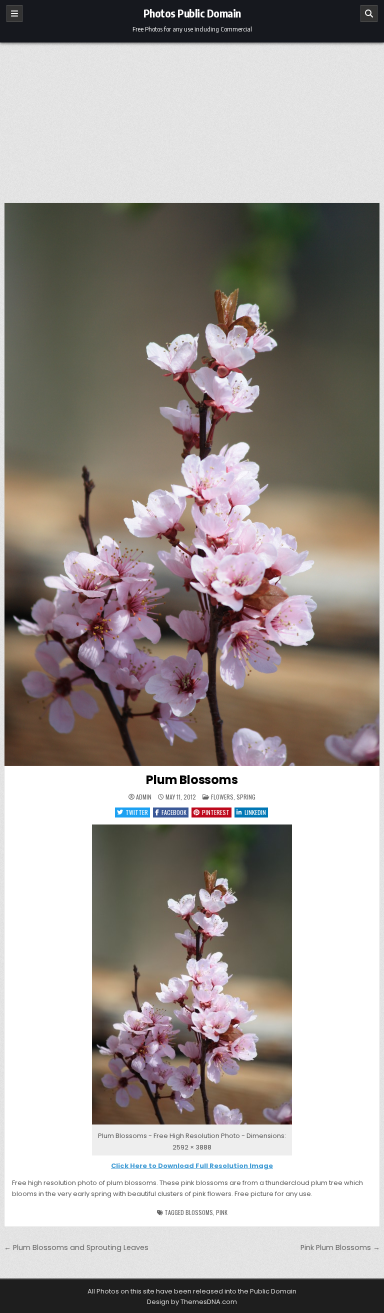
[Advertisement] (192, 118)
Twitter (137, 812)
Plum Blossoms (192, 780)
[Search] (369, 13)
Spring (246, 796)
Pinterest (216, 812)
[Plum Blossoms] (192, 1125)
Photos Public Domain (192, 13)
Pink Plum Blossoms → (340, 1247)
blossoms (199, 1212)
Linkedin (255, 812)
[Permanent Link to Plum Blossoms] (192, 484)
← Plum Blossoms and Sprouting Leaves (76, 1247)
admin (144, 797)
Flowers (222, 796)
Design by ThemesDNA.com (192, 1301)
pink (222, 1212)
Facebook (174, 812)
